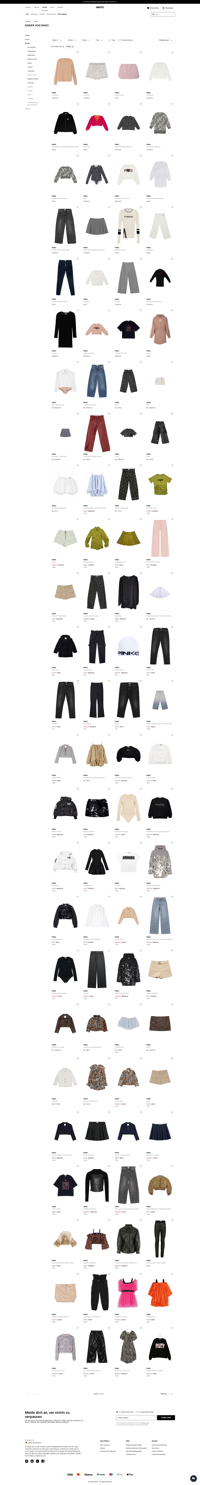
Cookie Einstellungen (159, 1454)
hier (132, 1424)
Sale (27, 14)
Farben (84, 40)
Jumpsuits (31, 71)
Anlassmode (32, 51)
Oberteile (31, 83)
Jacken (30, 67)
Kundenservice (131, 1454)
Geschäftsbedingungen (134, 1451)
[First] (28, 1394)
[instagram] (26, 1461)
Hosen (30, 63)
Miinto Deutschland (34, 1443)
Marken (60, 7)
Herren (36, 7)
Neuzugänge (62, 14)
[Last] (171, 1394)
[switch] (111, 40)
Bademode (31, 55)
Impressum (155, 1448)
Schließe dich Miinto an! (108, 1451)
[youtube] (37, 1461)
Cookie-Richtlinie (157, 1451)
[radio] (117, 1412)
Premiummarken (127, 40)
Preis (97, 40)
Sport (52, 7)
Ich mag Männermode (146, 1412)
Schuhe (42, 14)
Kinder (44, 7)
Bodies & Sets (32, 59)
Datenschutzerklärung (159, 1445)
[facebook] (43, 1461)
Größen (70, 40)
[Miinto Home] (100, 7)
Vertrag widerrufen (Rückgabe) (136, 1448)
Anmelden (166, 1418)
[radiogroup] (145, 1412)
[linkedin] (32, 1461)
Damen (28, 7)
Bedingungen (145, 1423)
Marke (55, 40)
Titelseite (27, 21)
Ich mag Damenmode (126, 1412)
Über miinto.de (105, 1445)
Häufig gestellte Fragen (134, 1445)
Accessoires (51, 14)
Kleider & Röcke (33, 79)
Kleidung (34, 14)
